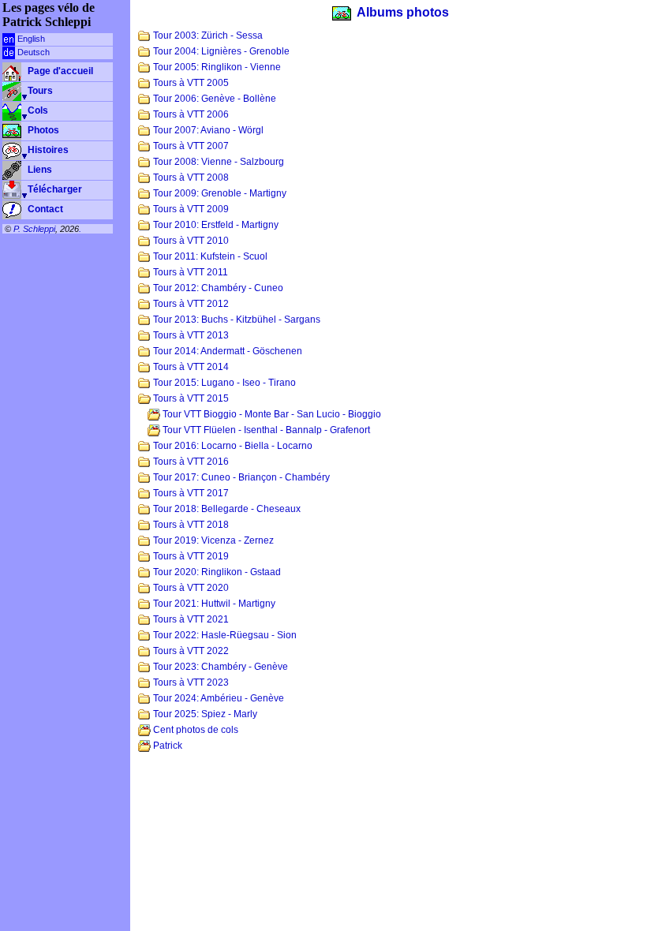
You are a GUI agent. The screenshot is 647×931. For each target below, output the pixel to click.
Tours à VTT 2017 (190, 493)
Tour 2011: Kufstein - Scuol (209, 256)
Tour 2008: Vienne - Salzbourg (217, 161)
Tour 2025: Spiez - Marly (204, 714)
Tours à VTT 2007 (190, 145)
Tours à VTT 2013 (190, 335)
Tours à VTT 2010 (190, 240)
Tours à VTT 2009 (190, 209)
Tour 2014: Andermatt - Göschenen (226, 351)
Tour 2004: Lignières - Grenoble (220, 51)
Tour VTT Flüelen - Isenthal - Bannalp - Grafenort (265, 430)
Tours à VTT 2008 (190, 177)
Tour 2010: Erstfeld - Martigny (215, 224)
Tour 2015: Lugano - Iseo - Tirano (223, 382)
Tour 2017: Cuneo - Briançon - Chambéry (240, 477)
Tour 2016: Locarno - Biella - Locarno (231, 445)
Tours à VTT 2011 (189, 272)
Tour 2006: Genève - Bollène (213, 98)
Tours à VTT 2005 (190, 82)
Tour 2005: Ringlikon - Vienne (216, 67)
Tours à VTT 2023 (190, 682)
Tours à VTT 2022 (190, 650)
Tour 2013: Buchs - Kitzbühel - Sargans (235, 319)
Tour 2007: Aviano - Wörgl (207, 130)
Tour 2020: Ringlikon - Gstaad (216, 572)
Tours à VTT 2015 (190, 398)
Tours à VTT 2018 (190, 524)
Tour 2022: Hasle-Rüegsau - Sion (224, 635)
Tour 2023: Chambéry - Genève (219, 666)
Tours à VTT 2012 (190, 303)
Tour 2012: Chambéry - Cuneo (217, 288)
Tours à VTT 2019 (190, 556)
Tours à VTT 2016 (190, 461)
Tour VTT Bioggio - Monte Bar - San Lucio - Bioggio (270, 414)
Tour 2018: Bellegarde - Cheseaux (226, 508)
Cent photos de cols (194, 729)
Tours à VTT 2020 (190, 587)
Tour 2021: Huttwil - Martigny (213, 603)
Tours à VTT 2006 (190, 114)
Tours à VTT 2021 (190, 619)
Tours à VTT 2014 (190, 366)
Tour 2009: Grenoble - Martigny (218, 193)
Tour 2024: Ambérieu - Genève (217, 698)
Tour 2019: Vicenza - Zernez (212, 540)
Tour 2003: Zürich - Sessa (207, 35)
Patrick (166, 745)
